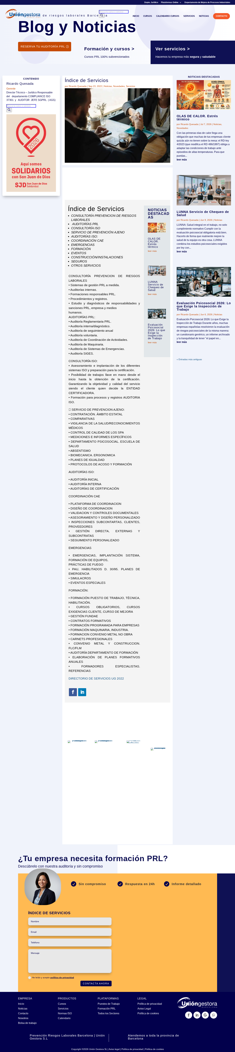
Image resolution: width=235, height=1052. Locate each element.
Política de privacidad (149, 1003)
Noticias (108, 86)
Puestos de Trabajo (109, 1003)
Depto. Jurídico (151, 2)
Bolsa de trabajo (27, 1023)
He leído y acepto (53, 977)
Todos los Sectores (108, 1013)
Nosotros (23, 1018)
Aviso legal (114, 1049)
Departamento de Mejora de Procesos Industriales (207, 2)
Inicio (21, 1003)
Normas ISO (65, 1013)
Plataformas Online (169, 2)
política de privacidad (62, 977)
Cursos (62, 1003)
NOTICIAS (204, 16)
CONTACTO (221, 16)
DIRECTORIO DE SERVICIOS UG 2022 (96, 678)
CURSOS (147, 16)
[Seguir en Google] (205, 1015)
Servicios (130, 86)
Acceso (93, 823)
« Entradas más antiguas (189, 359)
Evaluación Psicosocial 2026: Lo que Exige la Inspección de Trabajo (156, 331)
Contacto (23, 1013)
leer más (152, 251)
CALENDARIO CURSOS (167, 16)
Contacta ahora (96, 983)
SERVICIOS (189, 16)
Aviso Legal (144, 1008)
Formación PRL (107, 1008)
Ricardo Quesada (77, 86)
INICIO (136, 16)
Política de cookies (148, 1013)
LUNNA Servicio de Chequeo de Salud (156, 286)
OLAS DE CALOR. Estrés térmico (154, 242)
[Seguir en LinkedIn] (82, 692)
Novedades (119, 86)
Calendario (64, 1018)
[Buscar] (101, 15)
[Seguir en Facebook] (73, 692)
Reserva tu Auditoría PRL (43, 46)
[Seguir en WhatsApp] (213, 1015)
